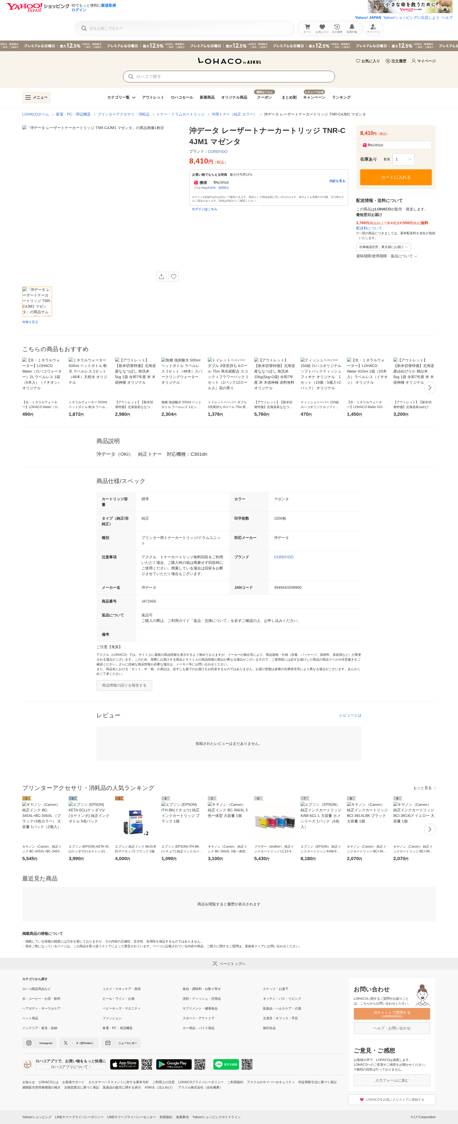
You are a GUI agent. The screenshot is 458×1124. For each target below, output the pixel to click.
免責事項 (182, 1117)
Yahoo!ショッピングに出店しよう (411, 17)
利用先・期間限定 (218, 187)
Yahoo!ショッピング (36, 1117)
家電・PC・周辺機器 (73, 114)
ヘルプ (447, 17)
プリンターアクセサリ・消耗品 (123, 114)
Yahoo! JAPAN (368, 17)
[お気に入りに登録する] (174, 276)
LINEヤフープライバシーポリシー (79, 1117)
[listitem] (62, 988)
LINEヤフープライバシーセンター (131, 1117)
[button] (404, 159)
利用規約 (166, 1117)
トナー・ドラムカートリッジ (180, 114)
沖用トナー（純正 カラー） (234, 114)
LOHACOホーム (35, 114)
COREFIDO (284, 557)
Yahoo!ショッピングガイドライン (216, 1117)
